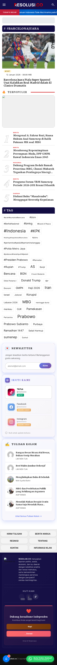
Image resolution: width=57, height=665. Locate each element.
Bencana (9, 273)
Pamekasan (34, 309)
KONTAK (14, 548)
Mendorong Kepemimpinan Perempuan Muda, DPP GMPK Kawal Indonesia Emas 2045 (31, 154)
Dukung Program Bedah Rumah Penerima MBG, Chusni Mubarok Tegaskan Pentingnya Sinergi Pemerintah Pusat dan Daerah (33, 169)
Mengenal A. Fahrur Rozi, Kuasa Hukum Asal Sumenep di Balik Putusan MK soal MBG (33, 139)
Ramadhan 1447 (14, 330)
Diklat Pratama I (10, 281)
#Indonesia (15, 230)
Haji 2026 (34, 287)
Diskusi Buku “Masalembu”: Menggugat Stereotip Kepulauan (33, 198)
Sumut (25, 337)
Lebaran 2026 (11, 302)
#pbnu (35, 237)
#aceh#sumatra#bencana (14, 218)
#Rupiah (8, 266)
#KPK (35, 231)
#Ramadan (37, 260)
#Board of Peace (44, 224)
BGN (23, 273)
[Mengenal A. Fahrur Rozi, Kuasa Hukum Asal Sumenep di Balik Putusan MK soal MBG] (28, 111)
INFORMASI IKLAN (43, 548)
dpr (46, 280)
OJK (19, 309)
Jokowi (18, 295)
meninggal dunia (42, 303)
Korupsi (31, 294)
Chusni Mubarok (37, 274)
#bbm (33, 217)
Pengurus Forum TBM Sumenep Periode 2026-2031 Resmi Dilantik (34, 183)
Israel (7, 294)
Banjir (42, 267)
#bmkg (28, 223)
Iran (48, 287)
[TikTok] (35, 596)
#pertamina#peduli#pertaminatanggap (22, 243)
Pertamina (8, 317)
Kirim (45, 365)
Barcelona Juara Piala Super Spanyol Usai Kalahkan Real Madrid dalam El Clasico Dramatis (28, 82)
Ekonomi (7, 288)
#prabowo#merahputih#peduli (16, 254)
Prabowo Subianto (16, 324)
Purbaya (37, 324)
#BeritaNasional (11, 223)
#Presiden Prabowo (16, 259)
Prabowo (26, 316)
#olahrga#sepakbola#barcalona (15, 238)
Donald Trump (30, 280)
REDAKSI (14, 541)
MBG (26, 302)
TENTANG (43, 541)
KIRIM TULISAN (14, 533)
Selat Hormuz (35, 330)
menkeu (8, 309)
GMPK (19, 287)
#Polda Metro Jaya (14, 248)
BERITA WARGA (42, 533)
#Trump (22, 267)
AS (32, 267)
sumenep (10, 337)
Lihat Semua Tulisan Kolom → (28, 516)
